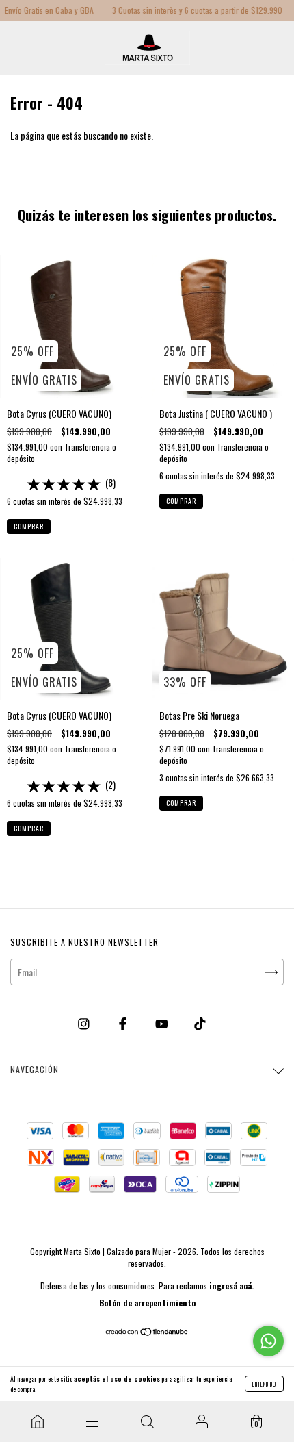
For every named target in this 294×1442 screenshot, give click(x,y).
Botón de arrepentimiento (147, 1302)
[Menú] (92, 1421)
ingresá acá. (231, 1285)
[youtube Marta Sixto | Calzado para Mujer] (162, 1022)
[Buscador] (147, 1421)
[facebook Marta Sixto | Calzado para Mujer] (123, 1022)
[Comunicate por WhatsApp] (268, 1341)
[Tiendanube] (147, 1332)
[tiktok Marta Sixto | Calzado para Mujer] (200, 1022)
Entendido (264, 1384)
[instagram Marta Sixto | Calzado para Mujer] (84, 1022)
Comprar (29, 526)
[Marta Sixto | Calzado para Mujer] (37, 1421)
